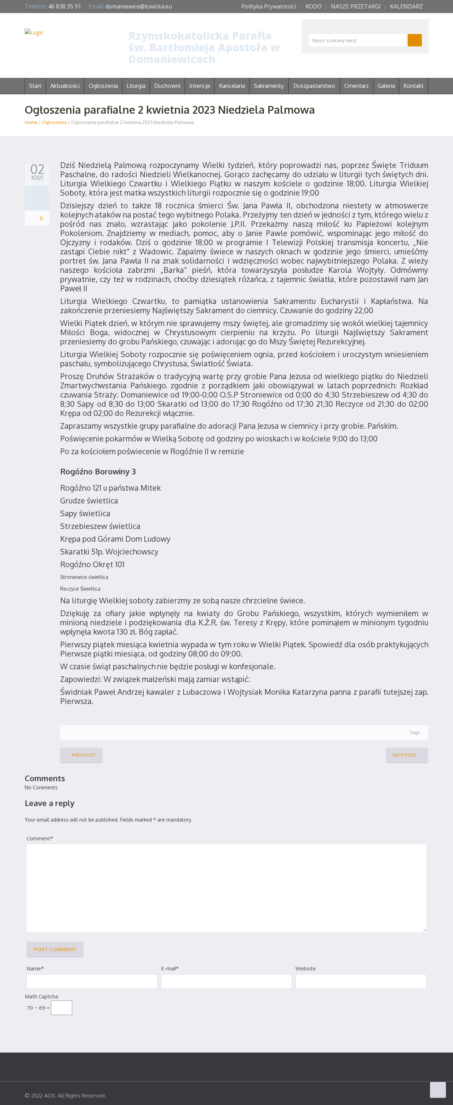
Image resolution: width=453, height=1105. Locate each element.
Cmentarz (356, 85)
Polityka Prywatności (268, 6)
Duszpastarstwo (314, 85)
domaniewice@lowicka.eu (138, 6)
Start (35, 85)
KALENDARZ (406, 6)
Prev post (84, 755)
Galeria (386, 85)
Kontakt (413, 85)
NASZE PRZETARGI (356, 6)
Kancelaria (232, 85)
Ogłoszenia (54, 122)
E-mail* (170, 968)
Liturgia (136, 85)
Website (306, 968)
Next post (405, 755)
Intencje (199, 85)
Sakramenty (269, 85)
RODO (313, 6)
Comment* (40, 838)
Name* (35, 968)
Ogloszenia (103, 85)
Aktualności (65, 85)
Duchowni (167, 85)
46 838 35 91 (64, 6)
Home (31, 122)
